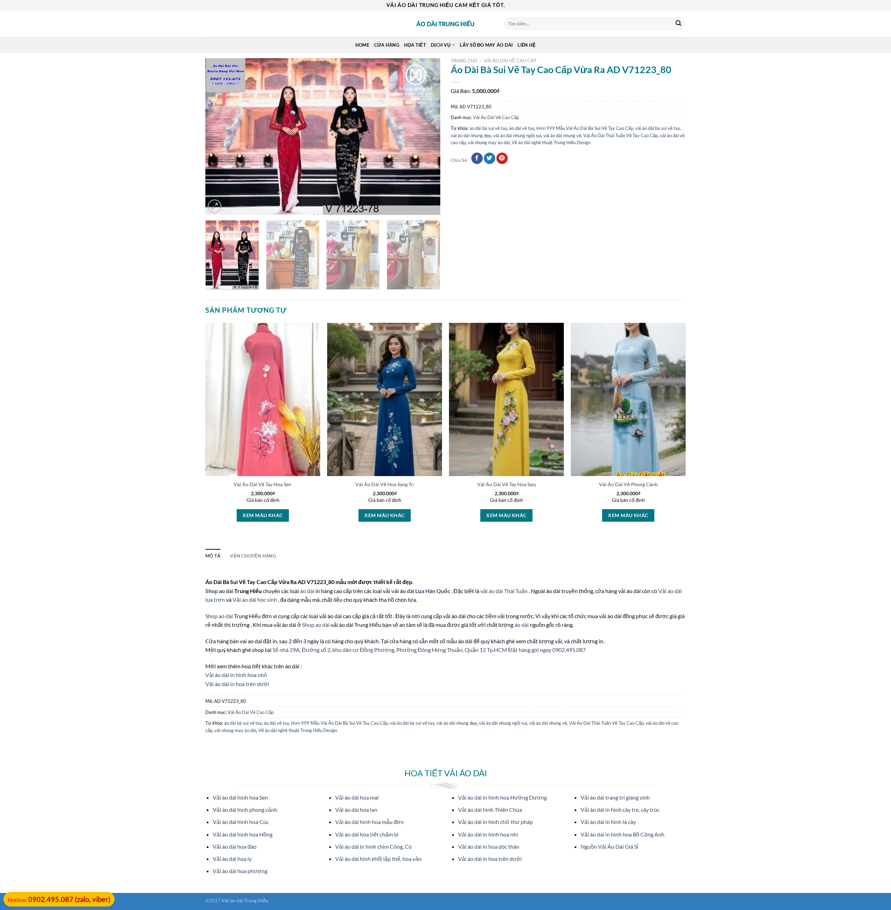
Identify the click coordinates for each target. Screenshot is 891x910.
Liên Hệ (527, 45)
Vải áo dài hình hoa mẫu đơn (369, 821)
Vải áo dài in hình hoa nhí (488, 834)
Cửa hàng (386, 45)
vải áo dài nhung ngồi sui (517, 135)
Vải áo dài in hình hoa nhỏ (236, 674)
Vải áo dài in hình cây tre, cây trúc (620, 809)
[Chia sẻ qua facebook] (477, 158)
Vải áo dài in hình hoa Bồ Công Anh (622, 834)
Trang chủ (464, 60)
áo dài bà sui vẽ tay (488, 128)
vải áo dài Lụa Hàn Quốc (421, 591)
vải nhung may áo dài (489, 142)
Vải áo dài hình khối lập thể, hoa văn (378, 858)
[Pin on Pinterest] (502, 158)
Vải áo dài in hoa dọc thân (488, 846)
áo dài (307, 591)
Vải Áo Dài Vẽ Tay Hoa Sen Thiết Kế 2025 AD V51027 (292, 484)
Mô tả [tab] (212, 556)
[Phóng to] (214, 206)
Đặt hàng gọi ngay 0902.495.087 (547, 649)
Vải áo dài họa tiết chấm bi (367, 834)
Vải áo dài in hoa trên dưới (237, 683)
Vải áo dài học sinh (255, 599)
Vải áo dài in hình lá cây (608, 821)
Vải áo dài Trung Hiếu (244, 900)
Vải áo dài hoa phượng (240, 871)
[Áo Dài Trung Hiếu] (445, 23)
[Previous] (219, 136)
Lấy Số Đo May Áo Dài (486, 45)
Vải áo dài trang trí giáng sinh (615, 797)
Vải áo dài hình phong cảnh (245, 809)
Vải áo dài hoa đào (235, 846)
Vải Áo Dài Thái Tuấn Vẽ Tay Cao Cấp (620, 135)
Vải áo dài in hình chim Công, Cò (373, 846)
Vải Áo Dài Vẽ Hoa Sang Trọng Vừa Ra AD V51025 (410, 484)
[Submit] (678, 23)
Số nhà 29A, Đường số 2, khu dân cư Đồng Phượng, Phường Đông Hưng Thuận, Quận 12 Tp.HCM (390, 649)
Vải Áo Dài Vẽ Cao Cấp (510, 60)
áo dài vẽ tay (521, 128)
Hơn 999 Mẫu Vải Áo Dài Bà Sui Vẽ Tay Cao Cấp (584, 128)
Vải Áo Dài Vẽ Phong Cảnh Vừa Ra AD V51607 (650, 484)
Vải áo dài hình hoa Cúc (241, 821)
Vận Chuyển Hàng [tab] (253, 556)
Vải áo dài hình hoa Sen (240, 797)
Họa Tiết (415, 45)
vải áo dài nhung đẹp (471, 135)
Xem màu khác (263, 515)
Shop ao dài (219, 591)
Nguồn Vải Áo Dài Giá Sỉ (609, 846)
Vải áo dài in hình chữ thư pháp (495, 821)
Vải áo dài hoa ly (232, 858)
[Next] (426, 136)
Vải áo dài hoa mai (357, 797)
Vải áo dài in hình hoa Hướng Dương (502, 797)
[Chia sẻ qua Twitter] (489, 158)
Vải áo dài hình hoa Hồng (243, 834)
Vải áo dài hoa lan (356, 809)
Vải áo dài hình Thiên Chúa (490, 809)
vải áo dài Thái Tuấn (504, 591)
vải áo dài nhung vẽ (562, 135)
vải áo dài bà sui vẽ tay (657, 128)
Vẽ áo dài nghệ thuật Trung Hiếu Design (551, 142)
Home (362, 45)
